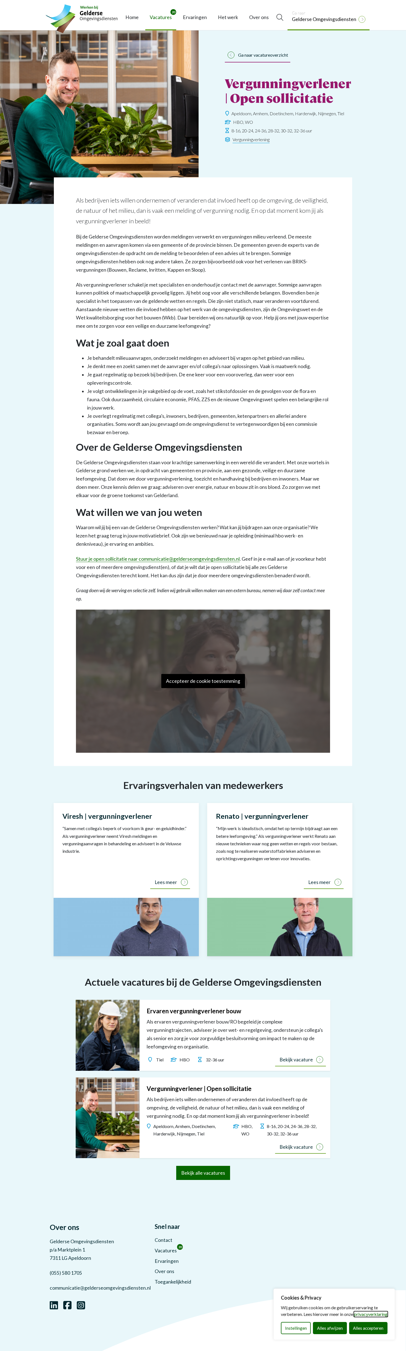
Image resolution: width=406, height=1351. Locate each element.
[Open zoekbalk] (279, 17)
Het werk (228, 17)
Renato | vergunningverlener (262, 816)
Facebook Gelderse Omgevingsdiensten (67, 1304)
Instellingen (296, 1328)
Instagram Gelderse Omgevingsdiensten (81, 1304)
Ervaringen (195, 17)
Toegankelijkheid (173, 1282)
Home (132, 17)
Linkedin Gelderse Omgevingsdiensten (54, 1304)
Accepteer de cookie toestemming (203, 681)
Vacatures (162, 15)
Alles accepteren (368, 1328)
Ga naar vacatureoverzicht (263, 54)
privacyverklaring (370, 1314)
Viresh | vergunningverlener (107, 816)
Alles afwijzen (330, 1328)
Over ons (259, 17)
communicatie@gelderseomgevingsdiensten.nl (100, 1288)
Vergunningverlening (251, 139)
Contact (163, 1240)
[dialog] (334, 1314)
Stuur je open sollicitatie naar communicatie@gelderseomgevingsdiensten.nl (158, 559)
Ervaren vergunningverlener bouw (194, 1011)
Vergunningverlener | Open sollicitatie (199, 1088)
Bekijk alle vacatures (203, 1173)
